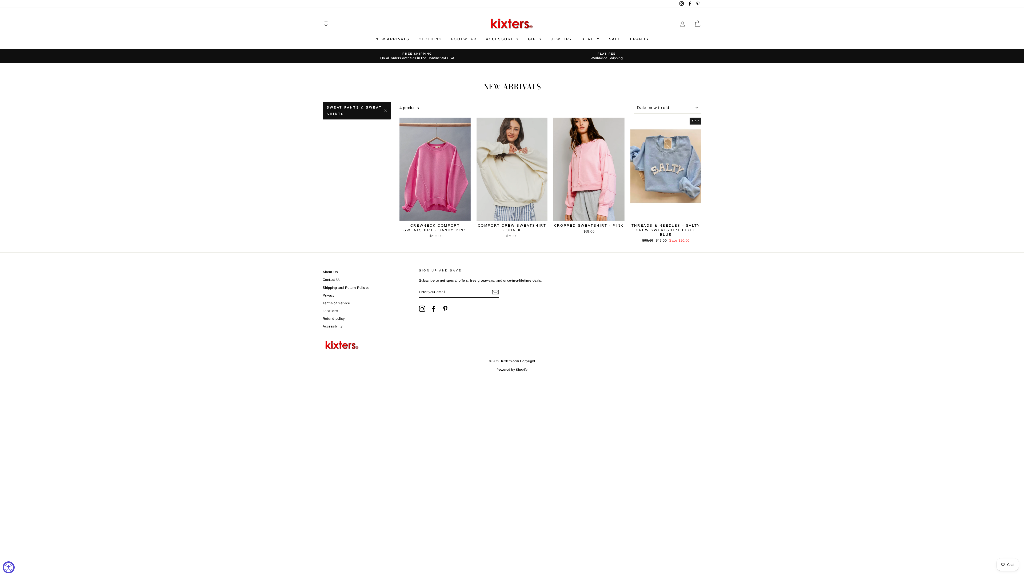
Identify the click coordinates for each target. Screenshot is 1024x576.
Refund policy (334, 319)
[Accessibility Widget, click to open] (9, 567)
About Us (330, 272)
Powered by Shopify (512, 369)
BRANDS (639, 39)
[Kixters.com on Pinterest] (445, 309)
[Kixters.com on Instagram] (422, 309)
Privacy (328, 295)
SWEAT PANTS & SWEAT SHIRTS (354, 111)
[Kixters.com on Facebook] (433, 309)
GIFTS (535, 39)
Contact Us (332, 280)
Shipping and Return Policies (346, 288)
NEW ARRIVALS (392, 39)
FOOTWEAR (464, 39)
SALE (615, 39)
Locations (330, 311)
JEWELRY (561, 39)
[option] (417, 56)
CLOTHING (430, 39)
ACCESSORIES (502, 39)
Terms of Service (336, 303)
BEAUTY (591, 39)
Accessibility (332, 326)
